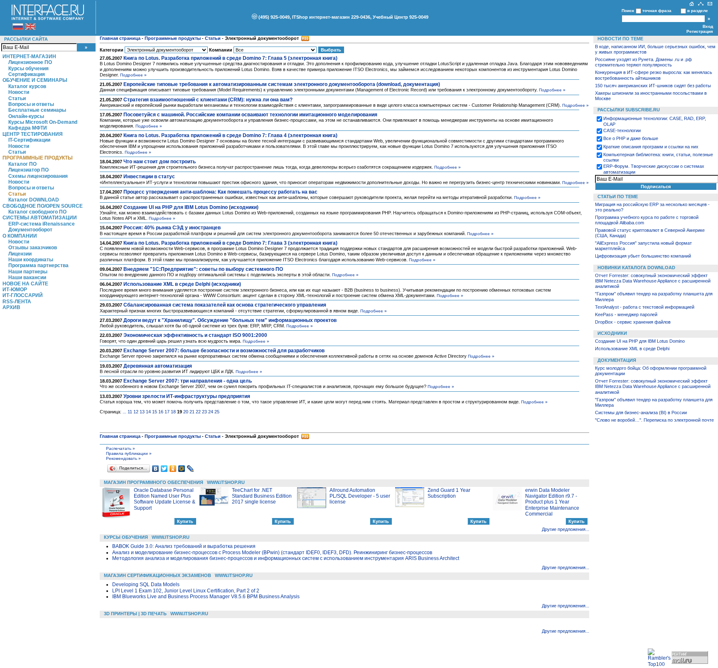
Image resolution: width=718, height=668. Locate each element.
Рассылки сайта (26, 39)
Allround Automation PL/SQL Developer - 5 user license (359, 496)
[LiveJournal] (190, 468)
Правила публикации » (129, 453)
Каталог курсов (27, 86)
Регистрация (699, 31)
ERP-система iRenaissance (41, 224)
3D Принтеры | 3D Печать (135, 613)
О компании (19, 236)
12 (135, 411)
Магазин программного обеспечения (153, 482)
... (124, 411)
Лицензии (20, 254)
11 (130, 411)
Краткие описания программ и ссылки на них (650, 146)
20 (185, 411)
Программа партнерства (38, 265)
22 (198, 411)
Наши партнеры (27, 272)
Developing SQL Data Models (146, 584)
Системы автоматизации (39, 218)
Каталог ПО (22, 164)
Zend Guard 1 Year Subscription (449, 493)
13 (142, 411)
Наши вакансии (27, 277)
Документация (617, 360)
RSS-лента (16, 302)
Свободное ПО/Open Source (42, 206)
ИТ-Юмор (14, 289)
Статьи (17, 98)
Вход (708, 26)
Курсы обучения (28, 68)
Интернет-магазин (29, 56)
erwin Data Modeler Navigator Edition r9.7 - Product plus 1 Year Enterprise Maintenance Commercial (552, 502)
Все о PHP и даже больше (630, 138)
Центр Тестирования (32, 134)
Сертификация (26, 74)
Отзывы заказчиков (32, 247)
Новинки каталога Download (636, 267)
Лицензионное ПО (30, 62)
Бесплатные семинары (37, 110)
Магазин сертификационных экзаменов (157, 575)
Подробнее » (133, 75)
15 (154, 411)
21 (191, 411)
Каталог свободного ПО (37, 212)
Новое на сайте (25, 284)
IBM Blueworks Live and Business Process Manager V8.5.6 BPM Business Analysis (206, 596)
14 (148, 411)
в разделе (697, 10)
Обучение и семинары (34, 80)
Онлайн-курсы (26, 116)
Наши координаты (30, 260)
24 (210, 411)
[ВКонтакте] (155, 468)
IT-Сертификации (29, 140)
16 (160, 411)
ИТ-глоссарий (22, 295)
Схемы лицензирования (38, 176)
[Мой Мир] (181, 468)
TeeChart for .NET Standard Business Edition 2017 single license (262, 496)
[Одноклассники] (173, 468)
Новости (18, 92)
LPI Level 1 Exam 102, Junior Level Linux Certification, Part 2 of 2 (185, 591)
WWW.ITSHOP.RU (226, 482)
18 (173, 411)
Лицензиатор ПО (28, 170)
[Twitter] (164, 468)
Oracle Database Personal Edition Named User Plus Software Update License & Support (164, 499)
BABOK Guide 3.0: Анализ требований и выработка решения (184, 546)
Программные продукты (37, 158)
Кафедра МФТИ (27, 128)
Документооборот (30, 230)
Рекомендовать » (123, 458)
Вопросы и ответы (31, 104)
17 (167, 411)
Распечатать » (120, 448)
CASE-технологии (622, 130)
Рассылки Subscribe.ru (629, 109)
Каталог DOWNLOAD (33, 200)
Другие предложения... (565, 529)
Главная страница (120, 38)
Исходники (612, 333)
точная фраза (656, 10)
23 (204, 411)
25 (216, 411)
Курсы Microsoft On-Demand (42, 122)
